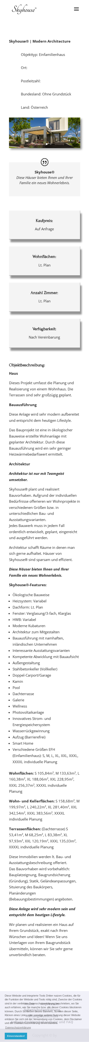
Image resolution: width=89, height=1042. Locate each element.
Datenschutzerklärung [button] (18, 1027)
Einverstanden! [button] (16, 1036)
